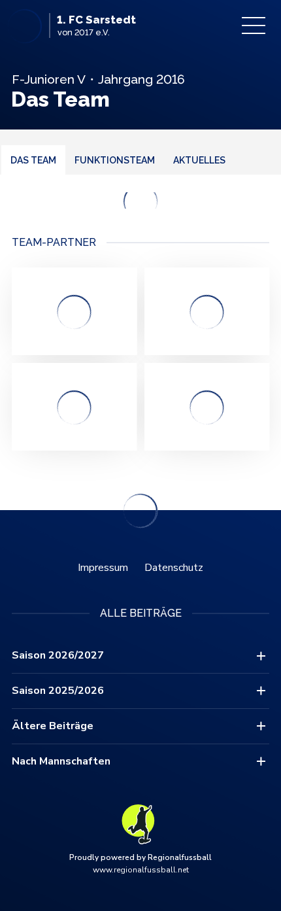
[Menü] (253, 25)
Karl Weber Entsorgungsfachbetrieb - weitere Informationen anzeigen (206, 311)
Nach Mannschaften (61, 761)
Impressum (103, 567)
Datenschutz (173, 567)
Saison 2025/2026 (58, 690)
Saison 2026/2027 (58, 655)
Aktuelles (199, 160)
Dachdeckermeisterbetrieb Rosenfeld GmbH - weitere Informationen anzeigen (206, 407)
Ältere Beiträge (52, 726)
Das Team (33, 160)
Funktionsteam (114, 160)
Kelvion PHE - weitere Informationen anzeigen (74, 311)
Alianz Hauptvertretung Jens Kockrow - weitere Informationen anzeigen (74, 407)
